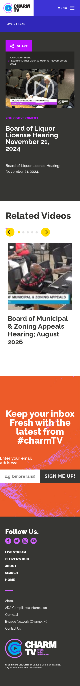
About (9, 601)
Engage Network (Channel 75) (26, 621)
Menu (62, 8)
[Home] (17, 8)
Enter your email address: (16, 460)
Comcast (11, 614)
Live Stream (16, 24)
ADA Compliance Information (26, 608)
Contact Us (13, 628)
